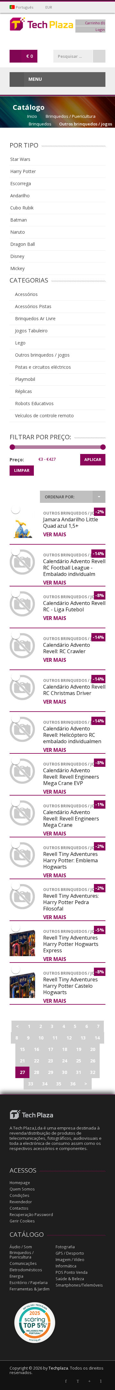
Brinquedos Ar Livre (35, 318)
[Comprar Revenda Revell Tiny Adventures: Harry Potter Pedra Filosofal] (22, 897)
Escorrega (20, 183)
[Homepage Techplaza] (57, 26)
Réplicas (23, 391)
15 (22, 1049)
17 (50, 1049)
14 (97, 1038)
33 (30, 1084)
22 (36, 1061)
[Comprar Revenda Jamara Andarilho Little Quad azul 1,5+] (22, 536)
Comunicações (23, 1263)
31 (78, 1072)
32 (92, 1072)
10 (40, 1038)
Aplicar (92, 459)
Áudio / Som (21, 1246)
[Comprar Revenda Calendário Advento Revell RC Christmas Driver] (22, 687)
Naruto (17, 232)
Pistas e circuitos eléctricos (42, 367)
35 (58, 1084)
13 (83, 1038)
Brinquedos (40, 124)
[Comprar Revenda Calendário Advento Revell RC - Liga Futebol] (22, 604)
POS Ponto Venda (72, 1272)
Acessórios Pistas (32, 306)
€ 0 (29, 56)
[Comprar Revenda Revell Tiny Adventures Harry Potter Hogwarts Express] (22, 954)
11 (54, 1038)
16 (36, 1049)
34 (44, 1084)
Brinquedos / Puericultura (71, 116)
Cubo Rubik (22, 208)
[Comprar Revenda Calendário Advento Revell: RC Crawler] (22, 646)
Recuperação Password (31, 1214)
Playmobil (24, 379)
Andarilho (20, 196)
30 (64, 1072)
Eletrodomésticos (26, 1269)
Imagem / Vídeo (70, 1259)
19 (78, 1049)
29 (50, 1072)
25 (78, 1061)
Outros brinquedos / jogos (85, 124)
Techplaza (58, 1368)
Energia (16, 1276)
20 (92, 1049)
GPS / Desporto (70, 1253)
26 (92, 1061)
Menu (34, 79)
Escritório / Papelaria (29, 1282)
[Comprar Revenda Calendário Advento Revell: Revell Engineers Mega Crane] (22, 813)
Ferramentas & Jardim (30, 1289)
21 (22, 1061)
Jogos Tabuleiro (31, 331)
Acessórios (26, 294)
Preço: (17, 460)
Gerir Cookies (22, 1221)
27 (22, 1072)
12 (69, 1038)
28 (36, 1072)
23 (50, 1061)
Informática (66, 1266)
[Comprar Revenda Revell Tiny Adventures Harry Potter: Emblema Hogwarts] (22, 855)
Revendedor (21, 1201)
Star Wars (20, 159)
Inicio (32, 116)
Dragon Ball (22, 244)
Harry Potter (23, 171)
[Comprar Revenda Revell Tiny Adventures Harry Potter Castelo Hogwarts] (22, 996)
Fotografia (65, 1246)
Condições (19, 1195)
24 (64, 1061)
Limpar (21, 470)
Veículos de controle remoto (44, 415)
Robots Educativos (34, 403)
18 (64, 1049)
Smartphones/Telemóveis (79, 1285)
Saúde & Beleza (70, 1278)
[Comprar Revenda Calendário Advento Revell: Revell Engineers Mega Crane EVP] (22, 771)
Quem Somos (22, 1189)
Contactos (19, 1208)
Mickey (17, 268)
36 (72, 1084)
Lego (20, 343)
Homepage (20, 1182)
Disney (17, 256)
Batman (18, 220)
